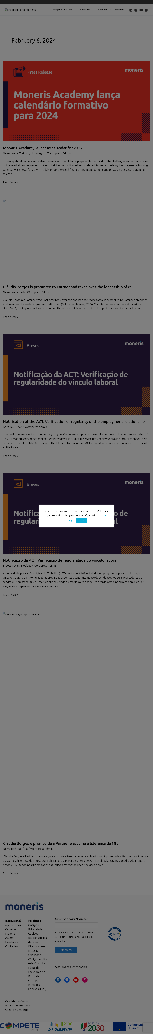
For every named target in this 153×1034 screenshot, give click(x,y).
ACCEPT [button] (82, 520)
